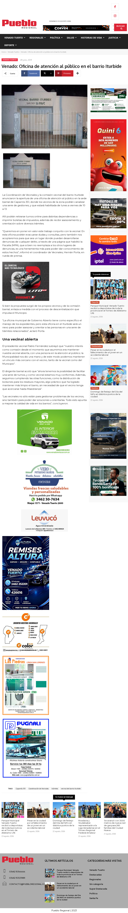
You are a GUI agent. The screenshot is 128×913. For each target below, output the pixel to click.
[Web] (108, 250)
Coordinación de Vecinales (39, 789)
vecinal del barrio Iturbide (71, 789)
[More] (77, 73)
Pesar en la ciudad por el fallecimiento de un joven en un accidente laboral (106, 352)
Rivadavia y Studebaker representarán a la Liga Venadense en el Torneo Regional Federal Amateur (89, 826)
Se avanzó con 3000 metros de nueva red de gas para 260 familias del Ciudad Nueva (114, 825)
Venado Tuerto (13, 52)
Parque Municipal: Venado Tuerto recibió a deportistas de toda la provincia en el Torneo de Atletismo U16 (108, 309)
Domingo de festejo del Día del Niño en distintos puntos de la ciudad (106, 394)
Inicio (4, 52)
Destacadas (96, 346)
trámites (55, 789)
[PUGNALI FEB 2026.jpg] (44, 748)
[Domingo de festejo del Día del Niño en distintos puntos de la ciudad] (108, 375)
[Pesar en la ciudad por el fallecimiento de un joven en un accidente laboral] (108, 334)
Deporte (94, 302)
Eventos (94, 388)
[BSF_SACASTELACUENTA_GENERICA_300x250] (108, 481)
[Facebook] (115, 7)
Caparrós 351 (20, 789)
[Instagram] (115, 16)
